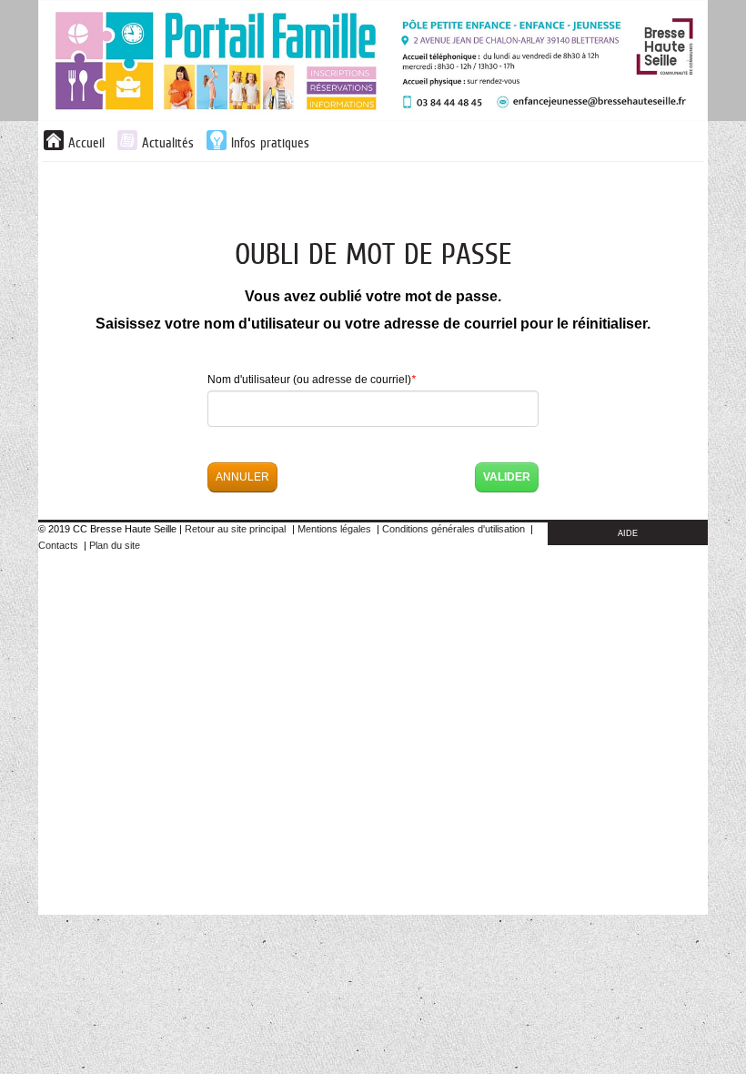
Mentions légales (334, 528)
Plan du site (114, 545)
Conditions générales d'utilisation (453, 528)
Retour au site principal (235, 528)
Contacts (58, 545)
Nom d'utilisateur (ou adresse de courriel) (311, 379)
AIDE (628, 533)
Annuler (242, 477)
